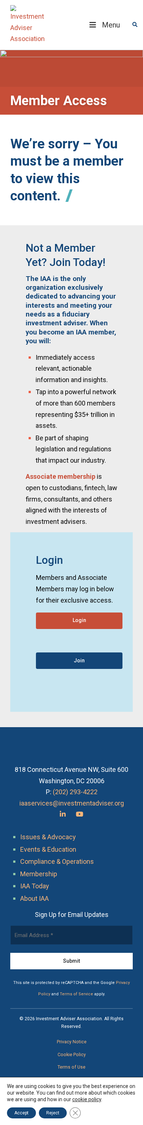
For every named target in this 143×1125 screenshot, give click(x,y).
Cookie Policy (72, 1054)
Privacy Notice (72, 1041)
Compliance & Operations (57, 861)
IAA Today (34, 886)
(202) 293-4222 (75, 792)
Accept (21, 1112)
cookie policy (86, 1099)
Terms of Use (71, 1067)
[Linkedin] (63, 814)
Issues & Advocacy (48, 837)
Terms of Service (76, 994)
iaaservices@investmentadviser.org (71, 803)
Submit (71, 961)
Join (79, 660)
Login (79, 620)
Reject (52, 1112)
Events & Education (48, 849)
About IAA (34, 898)
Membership (38, 874)
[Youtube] (79, 814)
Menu (111, 25)
